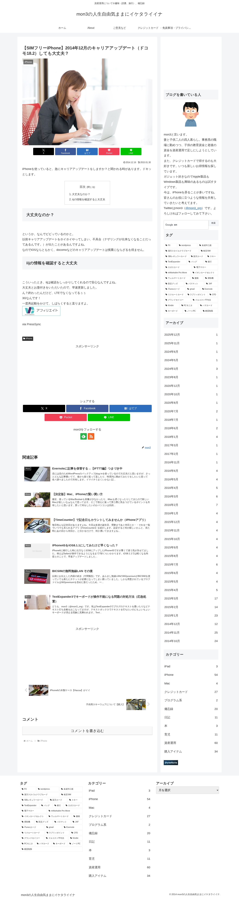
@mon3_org (194, 208)
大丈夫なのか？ (81, 194)
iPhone (29, 338)
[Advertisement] (87, 372)
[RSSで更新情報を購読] (91, 436)
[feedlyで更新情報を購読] (83, 436)
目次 (83, 186)
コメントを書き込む (87, 731)
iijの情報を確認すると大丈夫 (88, 199)
